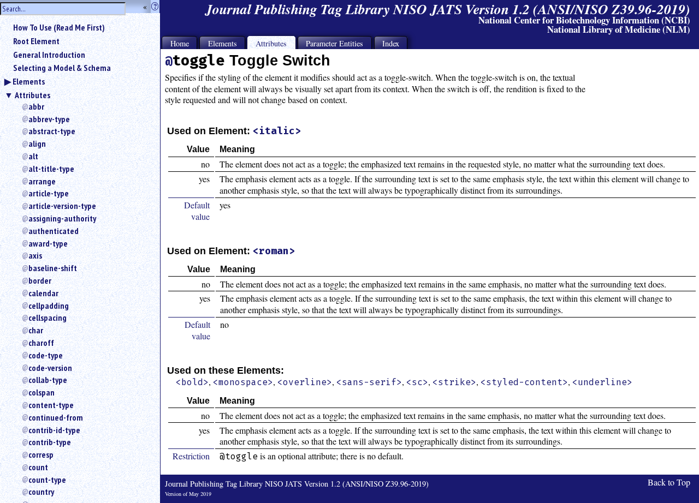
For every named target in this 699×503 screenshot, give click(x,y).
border (39, 280)
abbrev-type (49, 118)
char (35, 330)
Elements (29, 81)
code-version (50, 367)
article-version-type (62, 205)
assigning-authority (62, 218)
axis (35, 255)
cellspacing (47, 317)
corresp (41, 454)
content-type (51, 404)
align (37, 143)
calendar (43, 293)
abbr (36, 106)
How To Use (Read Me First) (59, 27)
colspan (41, 392)
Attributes (32, 94)
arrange (42, 181)
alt (33, 156)
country (41, 491)
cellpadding (48, 305)
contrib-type (49, 441)
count (38, 467)
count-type (47, 479)
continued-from (55, 417)
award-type (48, 243)
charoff (41, 342)
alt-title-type (51, 168)
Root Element (36, 40)
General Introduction (49, 54)
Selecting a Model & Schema (62, 67)
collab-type (47, 379)
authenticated (53, 230)
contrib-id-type (54, 429)
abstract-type (51, 130)
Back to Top (669, 482)
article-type (48, 193)
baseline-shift (52, 267)
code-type (45, 355)
